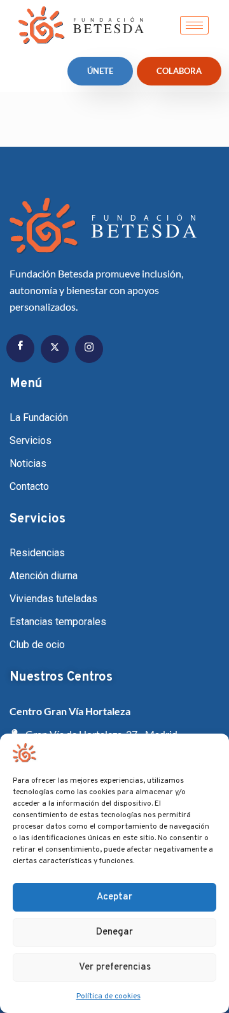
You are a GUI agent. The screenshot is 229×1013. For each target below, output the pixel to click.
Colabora (179, 71)
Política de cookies (108, 996)
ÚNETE (100, 71)
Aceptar (114, 897)
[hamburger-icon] (194, 25)
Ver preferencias (115, 967)
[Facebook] (20, 348)
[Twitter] (55, 349)
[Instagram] (89, 349)
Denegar (114, 932)
